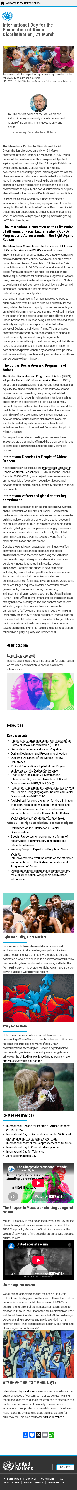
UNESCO (8, 1298)
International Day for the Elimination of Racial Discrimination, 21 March (29, 29)
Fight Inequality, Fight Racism (24, 937)
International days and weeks (20, 1391)
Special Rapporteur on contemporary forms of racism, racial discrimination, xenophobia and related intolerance (39, 841)
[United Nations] (7, 16)
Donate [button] (65, 1467)
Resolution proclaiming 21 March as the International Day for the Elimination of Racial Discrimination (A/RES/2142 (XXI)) (39, 779)
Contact (31, 1479)
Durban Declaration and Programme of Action (34, 376)
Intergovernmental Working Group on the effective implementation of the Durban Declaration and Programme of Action (42, 862)
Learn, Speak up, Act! (21, 655)
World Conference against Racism (41, 380)
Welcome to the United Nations (23, 3)
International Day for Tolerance (25, 1151)
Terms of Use (56, 1482)
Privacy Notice (33, 1482)
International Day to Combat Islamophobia (32, 1147)
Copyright (47, 1479)
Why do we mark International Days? (29, 1382)
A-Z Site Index (12, 1479)
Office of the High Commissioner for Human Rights (40, 823)
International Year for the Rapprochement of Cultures (39, 1143)
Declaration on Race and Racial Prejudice (36, 749)
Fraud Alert (11, 1482)
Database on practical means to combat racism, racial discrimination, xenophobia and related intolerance (40, 875)
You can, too (35, 1061)
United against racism (19, 1285)
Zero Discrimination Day (21, 1156)
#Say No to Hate (15, 1026)
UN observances (54, 1417)
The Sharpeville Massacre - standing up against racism (38, 1209)
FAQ (61, 1479)
